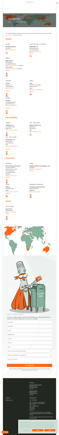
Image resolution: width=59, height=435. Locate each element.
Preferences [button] (50, 427)
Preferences (25, 430)
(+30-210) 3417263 (12, 68)
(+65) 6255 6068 (36, 191)
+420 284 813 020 (36, 51)
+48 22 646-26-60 (12, 105)
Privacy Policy (32, 407)
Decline (37, 430)
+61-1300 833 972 (12, 175)
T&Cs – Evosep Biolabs (34, 406)
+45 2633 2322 (11, 50)
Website (31, 53)
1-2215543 (10, 88)
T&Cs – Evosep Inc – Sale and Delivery (37, 403)
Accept (49, 430)
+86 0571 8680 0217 (37, 169)
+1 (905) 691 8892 (12, 130)
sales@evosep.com (10, 35)
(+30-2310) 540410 (12, 65)
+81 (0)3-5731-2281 (13, 191)
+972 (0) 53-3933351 (37, 89)
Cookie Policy (32, 408)
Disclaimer (31, 410)
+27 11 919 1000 (12, 212)
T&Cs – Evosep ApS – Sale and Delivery (37, 402)
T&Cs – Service (32, 404)
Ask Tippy (5, 432)
